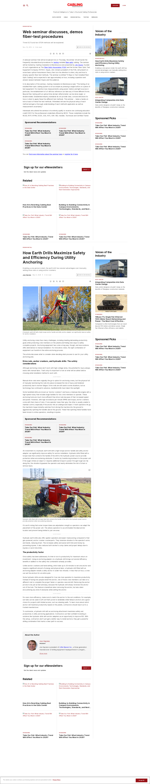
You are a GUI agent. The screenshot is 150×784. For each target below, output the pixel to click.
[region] (75, 780)
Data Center (56, 17)
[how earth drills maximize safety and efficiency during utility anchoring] (111, 47)
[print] (90, 53)
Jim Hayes (79, 65)
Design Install (76, 17)
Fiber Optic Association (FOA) (55, 67)
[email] (63, 53)
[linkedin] (54, 53)
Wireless (95, 17)
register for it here (71, 154)
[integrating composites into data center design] (111, 86)
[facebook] (50, 53)
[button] (24, 5)
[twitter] (57, 53)
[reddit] (60, 53)
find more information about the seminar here (45, 154)
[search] (27, 5)
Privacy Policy (56, 780)
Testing (86, 17)
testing (56, 62)
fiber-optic (69, 62)
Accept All (141, 780)
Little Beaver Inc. (66, 647)
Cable (66, 17)
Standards (98, 314)
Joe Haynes (27, 275)
